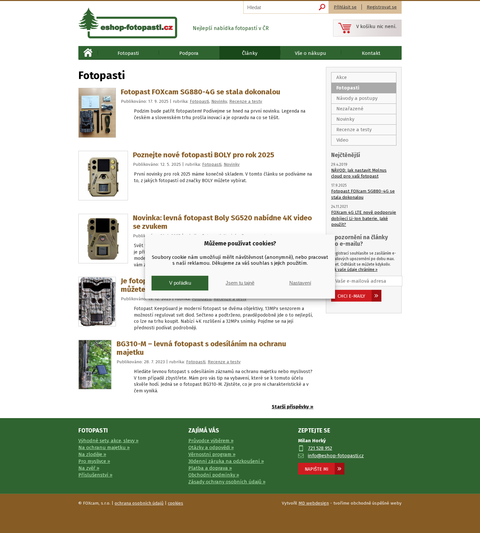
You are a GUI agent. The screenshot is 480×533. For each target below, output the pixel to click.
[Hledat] (321, 7)
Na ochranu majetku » (104, 447)
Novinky (219, 101)
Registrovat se (382, 7)
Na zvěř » (88, 468)
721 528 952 (320, 448)
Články (249, 53)
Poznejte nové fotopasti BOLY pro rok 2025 (203, 154)
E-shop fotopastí (88, 52)
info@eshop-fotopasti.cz (336, 456)
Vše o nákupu (310, 53)
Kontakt (371, 53)
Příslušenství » (95, 475)
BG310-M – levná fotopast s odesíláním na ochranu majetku (201, 348)
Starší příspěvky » (292, 407)
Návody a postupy (356, 98)
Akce (341, 77)
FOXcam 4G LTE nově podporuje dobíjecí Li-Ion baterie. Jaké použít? (363, 218)
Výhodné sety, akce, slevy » (108, 441)
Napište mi (316, 469)
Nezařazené (349, 109)
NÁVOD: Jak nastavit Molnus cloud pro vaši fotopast (359, 173)
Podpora (189, 53)
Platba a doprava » (210, 468)
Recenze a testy (245, 101)
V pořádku (180, 283)
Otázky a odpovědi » (211, 447)
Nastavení (300, 283)
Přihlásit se (345, 7)
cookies (175, 503)
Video (342, 140)
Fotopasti (128, 53)
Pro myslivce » (94, 461)
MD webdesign (313, 503)
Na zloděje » (92, 454)
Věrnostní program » (211, 454)
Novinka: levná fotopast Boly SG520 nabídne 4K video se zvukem (222, 222)
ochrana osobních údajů (139, 503)
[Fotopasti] (127, 23)
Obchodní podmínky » (213, 475)
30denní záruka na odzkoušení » (226, 461)
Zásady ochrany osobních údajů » (226, 482)
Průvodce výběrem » (210, 441)
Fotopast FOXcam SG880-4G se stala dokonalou (200, 91)
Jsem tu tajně (240, 283)
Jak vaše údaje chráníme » (354, 269)
